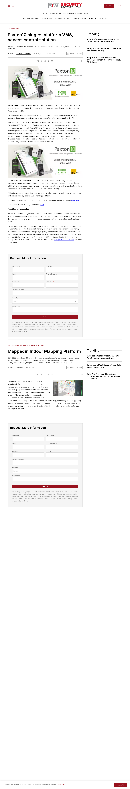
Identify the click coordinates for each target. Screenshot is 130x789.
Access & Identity (79, 18)
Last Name (50, 266)
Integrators (47, 18)
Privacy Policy (62, 784)
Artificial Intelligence (98, 18)
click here (75, 200)
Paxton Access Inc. (23, 54)
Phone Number (51, 274)
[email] (52, 61)
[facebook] (38, 61)
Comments (16, 306)
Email (15, 274)
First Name (17, 266)
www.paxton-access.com (64, 240)
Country (16, 298)
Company (15, 282)
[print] (82, 61)
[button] (9, 6)
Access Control (13, 28)
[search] (12, 6)
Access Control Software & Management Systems (26, 345)
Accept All (121, 785)
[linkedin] (42, 61)
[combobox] (45, 301)
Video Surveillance (62, 18)
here (42, 205)
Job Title (50, 282)
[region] (65, 785)
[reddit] (48, 61)
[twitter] (45, 61)
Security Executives (31, 18)
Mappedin (20, 367)
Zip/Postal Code (18, 290)
